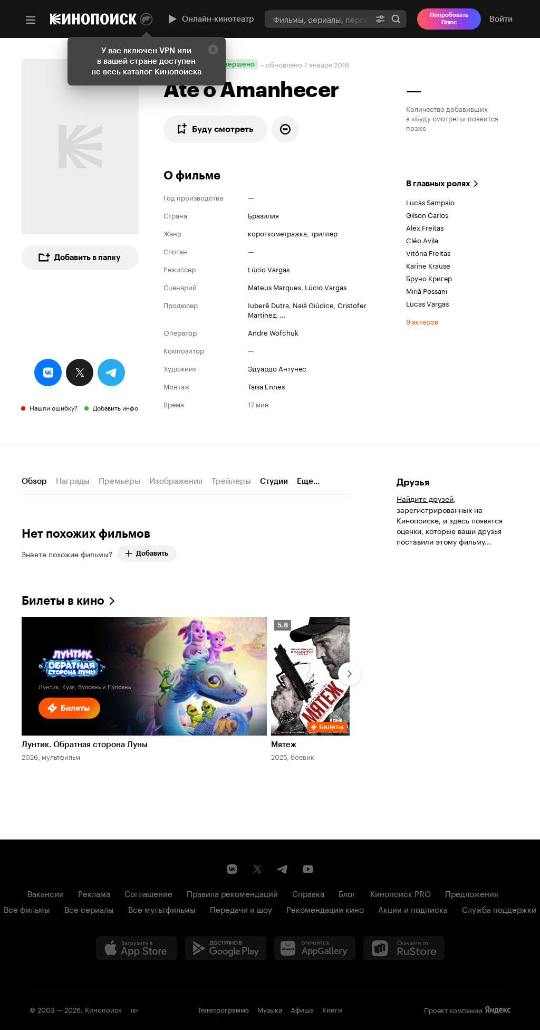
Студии (274, 481)
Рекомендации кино (325, 908)
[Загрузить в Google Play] (225, 948)
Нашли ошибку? (54, 407)
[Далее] (349, 673)
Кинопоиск (103, 1009)
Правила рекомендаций (232, 892)
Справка (308, 892)
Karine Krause (428, 265)
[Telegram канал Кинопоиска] (282, 869)
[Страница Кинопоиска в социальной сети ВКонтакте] (232, 869)
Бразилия (263, 214)
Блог (347, 892)
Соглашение (148, 892)
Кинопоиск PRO (400, 892)
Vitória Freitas (428, 252)
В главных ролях (438, 183)
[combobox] (317, 18)
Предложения (471, 892)
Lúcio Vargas (269, 268)
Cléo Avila (422, 239)
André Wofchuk (273, 332)
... (282, 314)
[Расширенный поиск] (380, 18)
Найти (396, 18)
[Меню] (30, 20)
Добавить (152, 553)
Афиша (302, 1009)
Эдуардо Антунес (277, 368)
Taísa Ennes (266, 385)
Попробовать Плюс (449, 19)
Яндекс (497, 1010)
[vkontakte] (48, 372)
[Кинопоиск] (93, 19)
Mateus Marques (274, 286)
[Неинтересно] (285, 129)
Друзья (413, 482)
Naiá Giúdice (313, 304)
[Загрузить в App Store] (136, 948)
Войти (501, 19)
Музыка (269, 1009)
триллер (324, 232)
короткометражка (277, 232)
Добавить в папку (87, 257)
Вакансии (45, 892)
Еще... (308, 481)
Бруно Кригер (429, 277)
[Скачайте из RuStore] (404, 948)
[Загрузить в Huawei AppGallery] (314, 948)
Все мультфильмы (162, 908)
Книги (332, 1009)
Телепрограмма (223, 1009)
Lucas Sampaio (430, 201)
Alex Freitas (424, 227)
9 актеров (422, 321)
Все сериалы (89, 908)
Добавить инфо (115, 407)
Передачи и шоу (241, 908)
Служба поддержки (499, 908)
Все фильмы (27, 908)
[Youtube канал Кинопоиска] (308, 869)
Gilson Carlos (427, 214)
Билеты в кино (63, 601)
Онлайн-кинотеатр (218, 19)
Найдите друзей (425, 498)
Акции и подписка (413, 908)
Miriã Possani (426, 290)
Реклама (94, 892)
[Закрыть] (213, 49)
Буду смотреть (223, 129)
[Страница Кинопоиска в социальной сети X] (257, 869)
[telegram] (111, 372)
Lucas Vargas (427, 303)
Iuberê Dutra (268, 304)
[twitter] (79, 372)
